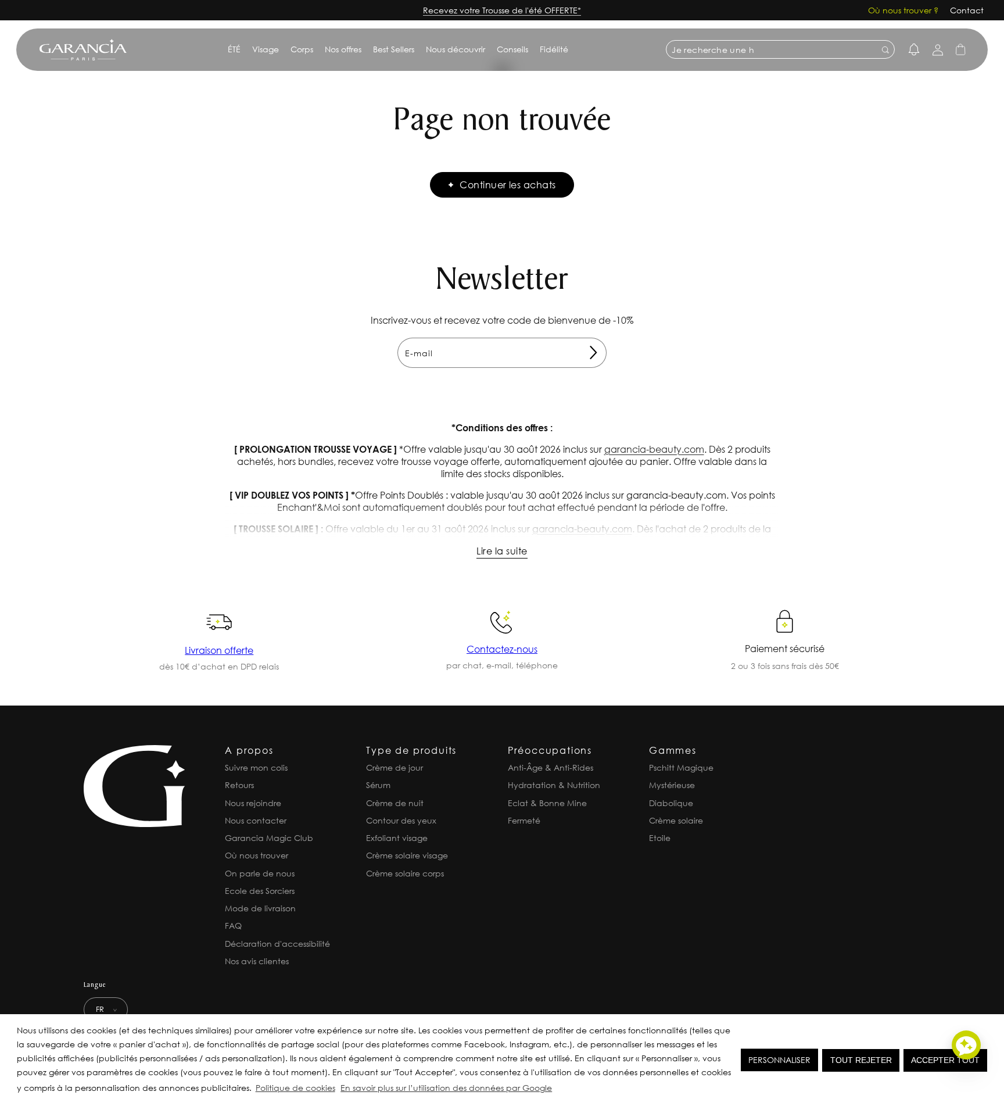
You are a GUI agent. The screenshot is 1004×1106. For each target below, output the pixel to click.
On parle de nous (260, 873)
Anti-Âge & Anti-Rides (550, 767)
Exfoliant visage (397, 837)
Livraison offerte (219, 650)
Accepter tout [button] (945, 1060)
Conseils (512, 49)
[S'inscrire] (593, 353)
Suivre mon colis (256, 767)
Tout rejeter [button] (861, 1060)
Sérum (378, 784)
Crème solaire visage (407, 855)
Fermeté (524, 820)
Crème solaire (676, 820)
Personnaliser (779, 1059)
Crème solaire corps (405, 873)
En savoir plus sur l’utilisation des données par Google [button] (446, 1087)
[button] (558, 1089)
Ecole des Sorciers (260, 890)
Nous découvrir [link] (455, 49)
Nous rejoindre (253, 802)
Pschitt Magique (681, 767)
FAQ (233, 925)
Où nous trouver (256, 855)
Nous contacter (255, 820)
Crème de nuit (395, 802)
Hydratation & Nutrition (554, 784)
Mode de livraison (260, 908)
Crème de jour (394, 767)
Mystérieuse (672, 784)
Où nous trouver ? (903, 10)
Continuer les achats (508, 184)
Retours (239, 784)
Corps (302, 49)
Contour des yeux (401, 820)
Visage (265, 49)
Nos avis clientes (257, 961)
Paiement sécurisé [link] (784, 648)
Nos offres (343, 49)
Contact (967, 10)
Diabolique (671, 802)
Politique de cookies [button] (295, 1087)
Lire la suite (501, 551)
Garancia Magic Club (269, 837)
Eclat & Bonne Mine (547, 802)
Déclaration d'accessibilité (277, 943)
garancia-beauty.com (654, 449)
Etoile (659, 837)
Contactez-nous (502, 649)
